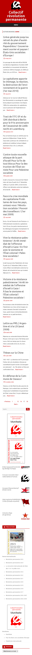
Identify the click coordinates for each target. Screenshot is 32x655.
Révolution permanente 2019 (14, 585)
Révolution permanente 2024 (14, 562)
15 (18, 401)
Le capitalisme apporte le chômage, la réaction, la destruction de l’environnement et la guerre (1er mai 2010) (15, 84)
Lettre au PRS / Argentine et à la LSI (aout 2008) (15, 326)
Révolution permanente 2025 (14, 559)
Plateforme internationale (13, 641)
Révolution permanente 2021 (14, 578)
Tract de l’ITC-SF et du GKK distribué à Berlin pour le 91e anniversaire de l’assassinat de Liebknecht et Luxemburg (16, 122)
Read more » (22, 72)
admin (17, 31)
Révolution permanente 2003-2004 (16, 598)
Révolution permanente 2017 (14, 592)
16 (21, 401)
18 (27, 401)
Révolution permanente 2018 (14, 588)
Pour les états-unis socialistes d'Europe (17, 637)
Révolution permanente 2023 (14, 572)
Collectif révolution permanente (16, 15)
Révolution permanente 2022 (14, 575)
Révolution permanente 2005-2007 (16, 595)
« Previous (7, 401)
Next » (16, 404)
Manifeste (9, 634)
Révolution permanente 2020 (14, 582)
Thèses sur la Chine (13, 352)
